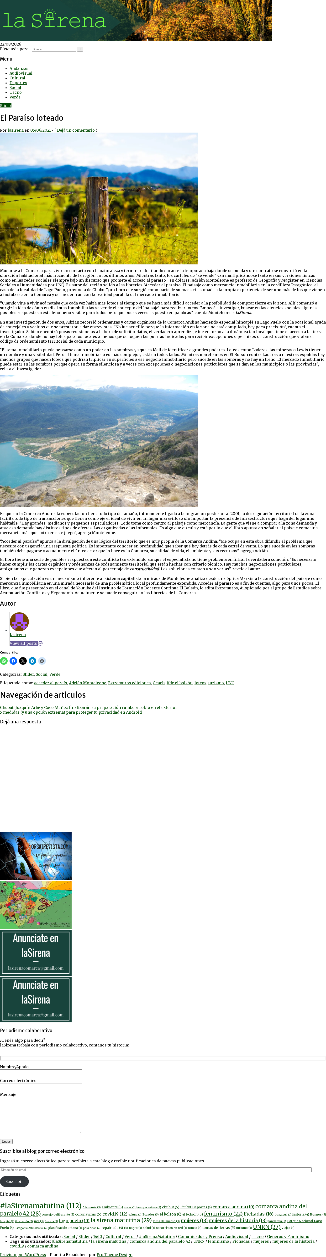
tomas (194, 1228)
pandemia (277, 1221)
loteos (200, 682)
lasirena (16, 130)
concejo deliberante (58, 1214)
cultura (135, 1214)
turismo (216, 682)
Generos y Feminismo (288, 1236)
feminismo (223, 1214)
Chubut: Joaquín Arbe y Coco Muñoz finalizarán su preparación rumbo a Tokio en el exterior (88, 707)
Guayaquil (283, 1214)
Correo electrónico (18, 1080)
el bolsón (192, 1214)
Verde (15, 97)
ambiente (112, 1207)
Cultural (17, 78)
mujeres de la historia (238, 1220)
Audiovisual (21, 73)
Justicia (51, 1221)
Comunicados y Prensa (200, 1236)
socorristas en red (171, 1228)
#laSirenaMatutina (157, 1236)
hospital (7, 1221)
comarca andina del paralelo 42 (160, 1241)
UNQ (230, 682)
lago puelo (74, 1220)
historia (300, 1214)
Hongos (318, 1214)
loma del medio (166, 1221)
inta (39, 1221)
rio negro (133, 1228)
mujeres (194, 1220)
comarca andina (233, 1207)
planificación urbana (65, 1228)
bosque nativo (149, 1207)
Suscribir (14, 1181)
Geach (159, 682)
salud (149, 1228)
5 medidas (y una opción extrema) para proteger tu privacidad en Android (71, 712)
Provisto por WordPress (23, 1254)
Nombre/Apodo (14, 1066)
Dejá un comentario (76, 130)
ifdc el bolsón (180, 682)
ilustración (24, 1221)
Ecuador (150, 1214)
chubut (170, 1207)
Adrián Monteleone (87, 682)
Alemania (92, 1207)
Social (15, 87)
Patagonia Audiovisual (31, 1228)
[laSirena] (136, 39)
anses (130, 1207)
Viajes (288, 1228)
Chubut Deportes (196, 1207)
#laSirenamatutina (41, 1205)
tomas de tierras (218, 1228)
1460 (97, 1236)
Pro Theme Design (114, 1254)
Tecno (16, 92)
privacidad (91, 1228)
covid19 (114, 1214)
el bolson (170, 1214)
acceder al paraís (50, 682)
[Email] (40, 643)
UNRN (267, 1227)
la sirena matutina (121, 1220)
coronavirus (88, 1214)
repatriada (112, 1228)
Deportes (18, 82)
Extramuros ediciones (129, 682)
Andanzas (19, 68)
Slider (5, 105)
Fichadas (259, 1214)
